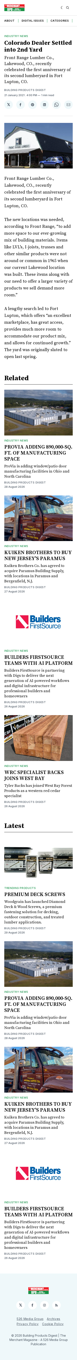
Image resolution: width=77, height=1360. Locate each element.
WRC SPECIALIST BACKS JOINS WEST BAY (34, 775)
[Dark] (62, 8)
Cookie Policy (53, 1324)
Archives (53, 1319)
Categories (59, 20)
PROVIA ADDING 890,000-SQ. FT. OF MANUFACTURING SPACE (38, 453)
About (9, 20)
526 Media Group (30, 1319)
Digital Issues (33, 20)
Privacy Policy (28, 1324)
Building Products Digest (25, 90)
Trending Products (20, 888)
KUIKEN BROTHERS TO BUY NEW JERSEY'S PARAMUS (38, 555)
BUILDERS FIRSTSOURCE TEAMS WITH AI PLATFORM (38, 660)
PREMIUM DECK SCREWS (34, 894)
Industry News (16, 36)
